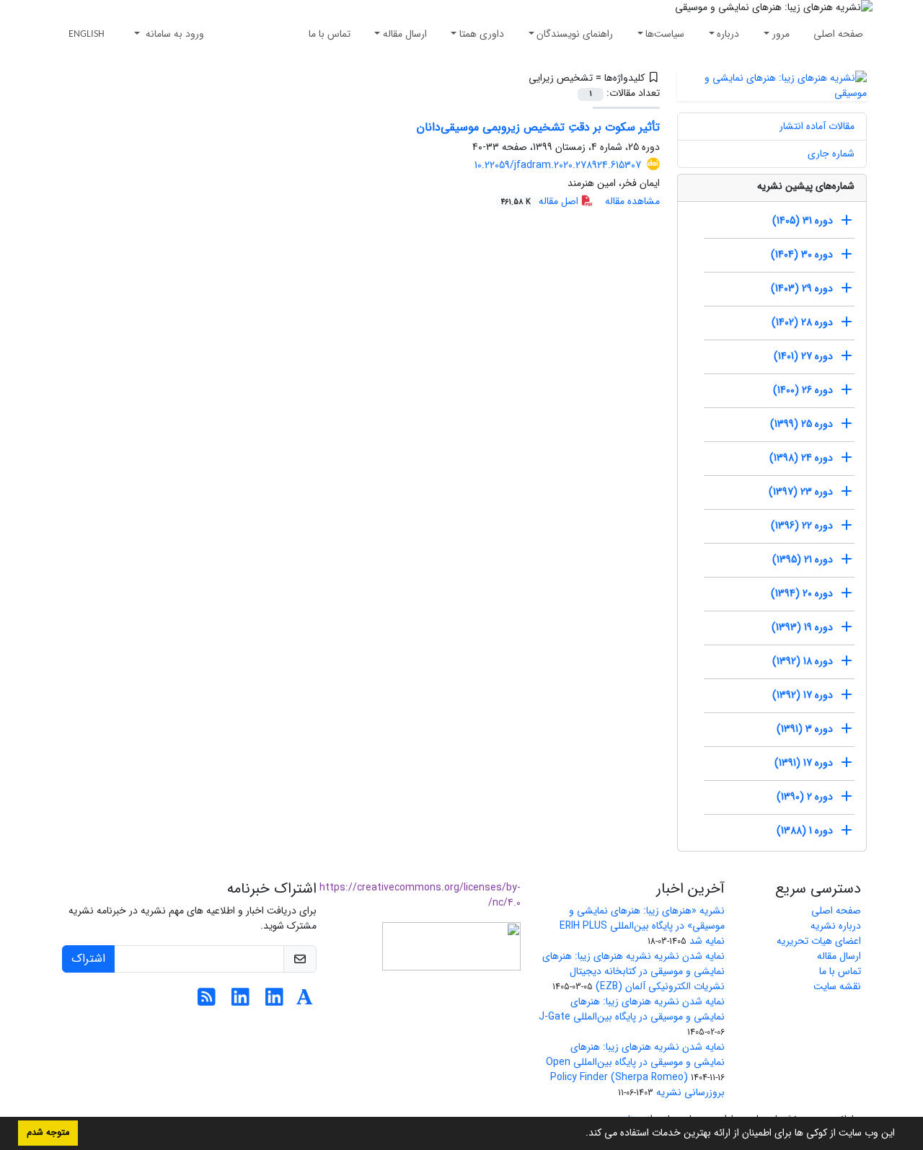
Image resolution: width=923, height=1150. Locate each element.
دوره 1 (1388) (805, 831)
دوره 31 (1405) (802, 221)
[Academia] (305, 1001)
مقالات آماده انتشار (817, 126)
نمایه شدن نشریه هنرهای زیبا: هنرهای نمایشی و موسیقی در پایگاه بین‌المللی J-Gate (632, 1009)
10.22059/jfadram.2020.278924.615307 (557, 165)
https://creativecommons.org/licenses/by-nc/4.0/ (420, 895)
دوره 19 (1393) (802, 627)
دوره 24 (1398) (801, 458)
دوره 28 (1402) (802, 322)
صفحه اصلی (838, 34)
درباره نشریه (836, 926)
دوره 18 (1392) (802, 661)
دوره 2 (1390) (805, 797)
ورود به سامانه (173, 34)
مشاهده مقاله (632, 201)
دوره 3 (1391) (805, 729)
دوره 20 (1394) (802, 593)
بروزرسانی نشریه (690, 1092)
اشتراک (88, 959)
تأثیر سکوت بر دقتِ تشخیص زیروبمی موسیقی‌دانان (538, 127)
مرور (781, 34)
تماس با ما (329, 34)
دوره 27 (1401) (803, 356)
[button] (580, 1134)
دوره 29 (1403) (802, 288)
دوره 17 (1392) (802, 695)
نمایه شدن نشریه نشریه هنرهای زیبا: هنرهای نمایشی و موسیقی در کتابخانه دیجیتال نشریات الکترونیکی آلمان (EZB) (633, 971)
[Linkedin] (274, 1001)
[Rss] (206, 1001)
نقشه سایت (837, 986)
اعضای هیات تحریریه (819, 941)
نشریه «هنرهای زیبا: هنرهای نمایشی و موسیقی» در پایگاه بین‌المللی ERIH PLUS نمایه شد (642, 926)
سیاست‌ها (664, 34)
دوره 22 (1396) (802, 526)
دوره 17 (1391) (803, 763)
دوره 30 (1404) (802, 254)
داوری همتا (481, 34)
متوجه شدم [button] (48, 1132)
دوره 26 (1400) (803, 390)
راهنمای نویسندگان (574, 34)
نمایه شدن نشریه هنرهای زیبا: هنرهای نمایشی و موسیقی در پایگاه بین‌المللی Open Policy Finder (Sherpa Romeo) (635, 1062)
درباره (728, 34)
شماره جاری (831, 154)
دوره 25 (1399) (801, 424)
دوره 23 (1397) (801, 492)
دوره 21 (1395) (802, 559)
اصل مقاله (541, 201)
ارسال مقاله (405, 34)
